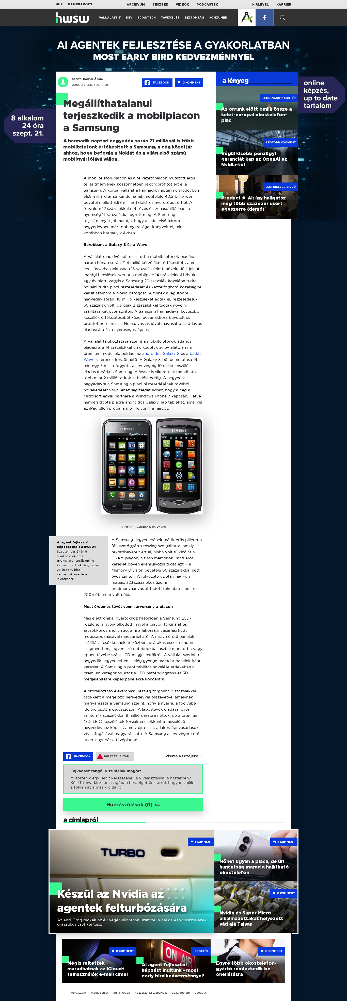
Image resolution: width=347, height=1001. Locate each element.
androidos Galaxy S (161, 353)
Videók (182, 4)
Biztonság (194, 17)
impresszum (78, 992)
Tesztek (160, 4)
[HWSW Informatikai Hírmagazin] (72, 17)
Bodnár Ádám (93, 79)
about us (201, 992)
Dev (129, 17)
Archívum (136, 4)
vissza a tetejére (182, 756)
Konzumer (218, 17)
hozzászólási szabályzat (151, 992)
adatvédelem (181, 992)
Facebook (161, 82)
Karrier (283, 4)
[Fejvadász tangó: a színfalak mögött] (133, 779)
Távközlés (170, 17)
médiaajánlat (99, 992)
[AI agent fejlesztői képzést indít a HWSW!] (78, 565)
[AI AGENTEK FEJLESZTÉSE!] (247, 17)
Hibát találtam (117, 756)
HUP (59, 4)
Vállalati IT (110, 17)
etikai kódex (121, 992)
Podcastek (207, 4)
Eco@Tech (146, 17)
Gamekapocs (80, 4)
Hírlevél (260, 4)
